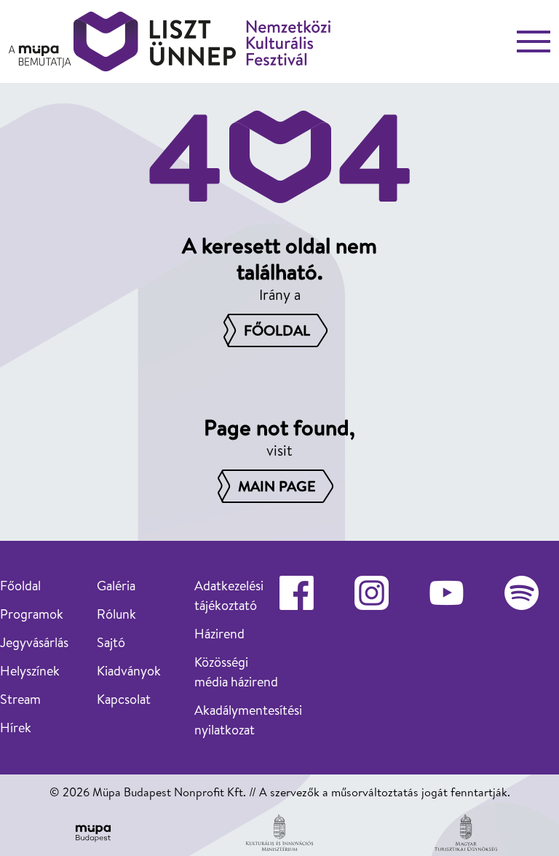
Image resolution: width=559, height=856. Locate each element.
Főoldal (20, 585)
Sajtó (111, 642)
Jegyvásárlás (34, 642)
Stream (20, 699)
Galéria (116, 585)
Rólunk (116, 614)
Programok (31, 614)
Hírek (15, 727)
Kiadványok (129, 671)
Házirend (219, 634)
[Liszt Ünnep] (169, 41)
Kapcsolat (124, 699)
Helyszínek (30, 671)
